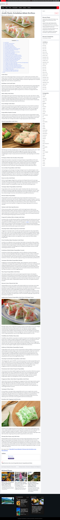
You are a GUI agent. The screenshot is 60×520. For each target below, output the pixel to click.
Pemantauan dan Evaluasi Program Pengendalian (12, 66)
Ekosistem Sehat (7, 463)
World (44, 165)
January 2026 (45, 55)
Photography (15, 7)
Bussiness (44, 106)
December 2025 (45, 57)
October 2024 (45, 80)
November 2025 (45, 58)
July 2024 (44, 85)
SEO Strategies (45, 152)
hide (17, 40)
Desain (44, 113)
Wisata (44, 163)
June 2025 (44, 67)
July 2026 (44, 45)
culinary (44, 108)
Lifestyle (44, 138)
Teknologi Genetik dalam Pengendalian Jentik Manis (12, 65)
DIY (43, 116)
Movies (44, 141)
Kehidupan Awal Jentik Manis (8, 43)
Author (3, 72)
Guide (44, 125)
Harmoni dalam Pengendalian (9, 53)
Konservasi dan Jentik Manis (8, 50)
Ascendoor (32, 518)
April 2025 (44, 70)
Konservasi (45, 135)
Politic (44, 148)
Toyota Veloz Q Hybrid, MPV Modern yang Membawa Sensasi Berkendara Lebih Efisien (50, 20)
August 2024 (45, 84)
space (44, 153)
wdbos (27, 222)
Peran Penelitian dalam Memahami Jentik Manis (12, 57)
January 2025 (45, 75)
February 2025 (45, 74)
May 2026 (44, 48)
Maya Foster (11, 15)
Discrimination (45, 115)
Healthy (44, 128)
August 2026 (45, 43)
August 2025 (45, 63)
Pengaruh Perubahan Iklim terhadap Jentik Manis (12, 55)
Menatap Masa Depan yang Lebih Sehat (10, 71)
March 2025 (45, 72)
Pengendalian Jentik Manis (27, 463)
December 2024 (45, 77)
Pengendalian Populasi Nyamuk (9, 46)
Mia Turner (34, 512)
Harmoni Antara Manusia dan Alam (10, 61)
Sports (44, 155)
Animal (44, 96)
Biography (44, 103)
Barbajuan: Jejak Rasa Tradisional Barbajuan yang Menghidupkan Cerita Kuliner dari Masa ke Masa (37, 509)
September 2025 (46, 62)
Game (44, 123)
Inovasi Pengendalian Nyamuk (16, 463)
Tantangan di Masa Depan (8, 69)
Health (20, 7)
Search (44, 11)
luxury (44, 140)
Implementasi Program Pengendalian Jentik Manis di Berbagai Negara (15, 62)
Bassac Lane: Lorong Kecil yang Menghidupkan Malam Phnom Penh (8, 484)
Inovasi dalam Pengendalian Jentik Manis (10, 49)
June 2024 (44, 87)
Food (10, 7)
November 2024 (46, 79)
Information (45, 131)
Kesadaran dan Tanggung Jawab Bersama (10, 70)
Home (3, 7)
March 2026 (45, 52)
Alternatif (44, 94)
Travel (44, 160)
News (44, 145)
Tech (43, 157)
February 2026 (45, 53)
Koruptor (44, 136)
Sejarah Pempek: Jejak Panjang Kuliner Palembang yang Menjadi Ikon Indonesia (24, 501)
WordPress (40, 518)
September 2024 (46, 82)
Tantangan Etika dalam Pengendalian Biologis (11, 59)
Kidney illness (45, 133)
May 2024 (44, 89)
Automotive (45, 99)
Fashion (29, 7)
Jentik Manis (6, 42)
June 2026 (44, 47)
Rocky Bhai (22, 504)
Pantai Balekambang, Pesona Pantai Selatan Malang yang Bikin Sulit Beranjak (33, 0)
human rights (45, 130)
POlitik (44, 150)
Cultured (44, 111)
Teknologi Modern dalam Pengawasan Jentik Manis (12, 56)
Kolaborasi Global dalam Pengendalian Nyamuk (12, 64)
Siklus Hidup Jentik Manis (8, 44)
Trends (44, 162)
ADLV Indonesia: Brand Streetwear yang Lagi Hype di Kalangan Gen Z (21, 484)
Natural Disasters (46, 143)
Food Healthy (45, 121)
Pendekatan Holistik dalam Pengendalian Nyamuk (12, 58)
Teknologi (44, 158)
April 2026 (44, 50)
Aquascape (44, 98)
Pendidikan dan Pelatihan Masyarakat (10, 63)
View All (27, 497)
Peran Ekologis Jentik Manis (8, 45)
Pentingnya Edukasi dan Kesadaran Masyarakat (11, 48)
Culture (44, 110)
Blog (6, 7)
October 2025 (45, 60)
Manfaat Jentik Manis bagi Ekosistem (10, 54)
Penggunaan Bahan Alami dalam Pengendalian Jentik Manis (14, 67)
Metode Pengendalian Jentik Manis (9, 47)
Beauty (24, 7)
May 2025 (44, 69)
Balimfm (25, 518)
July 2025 (44, 65)
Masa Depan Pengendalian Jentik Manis (10, 60)
